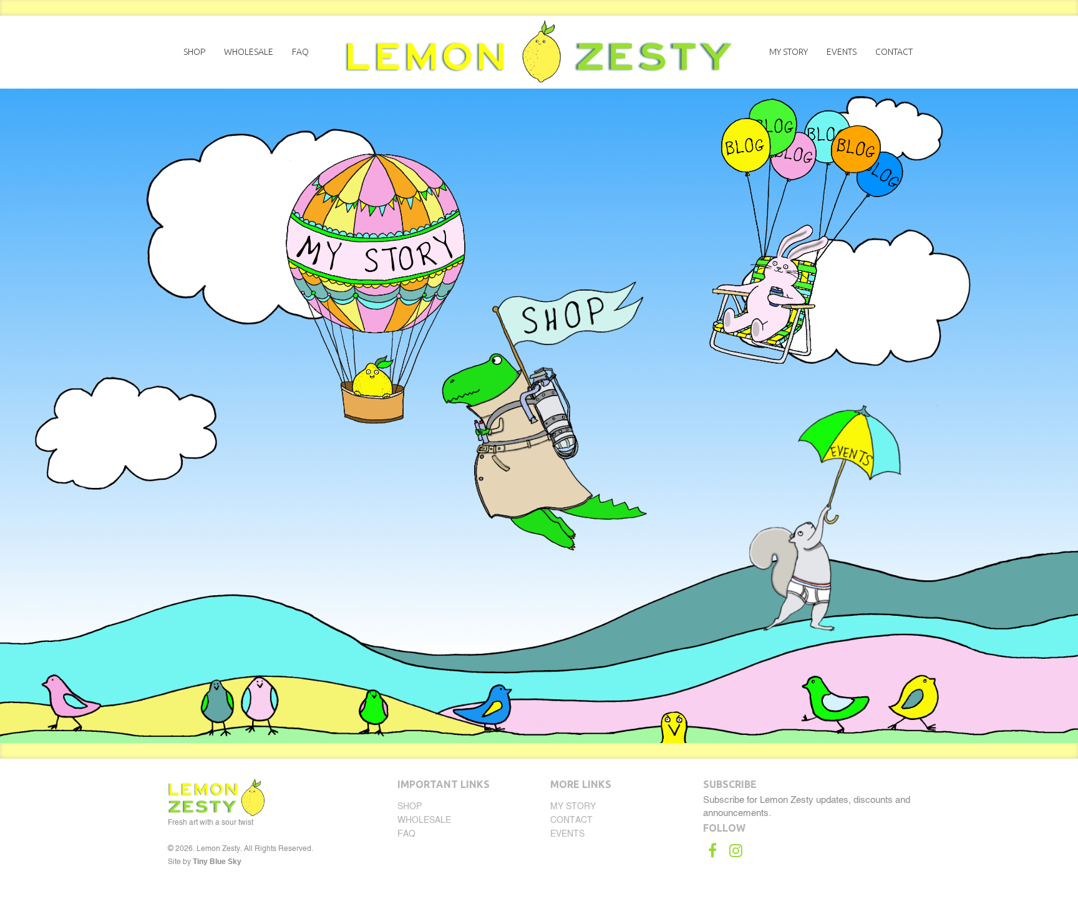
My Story (788, 52)
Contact (894, 52)
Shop (194, 52)
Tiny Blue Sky (217, 861)
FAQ (300, 52)
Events (842, 52)
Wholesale (248, 52)
